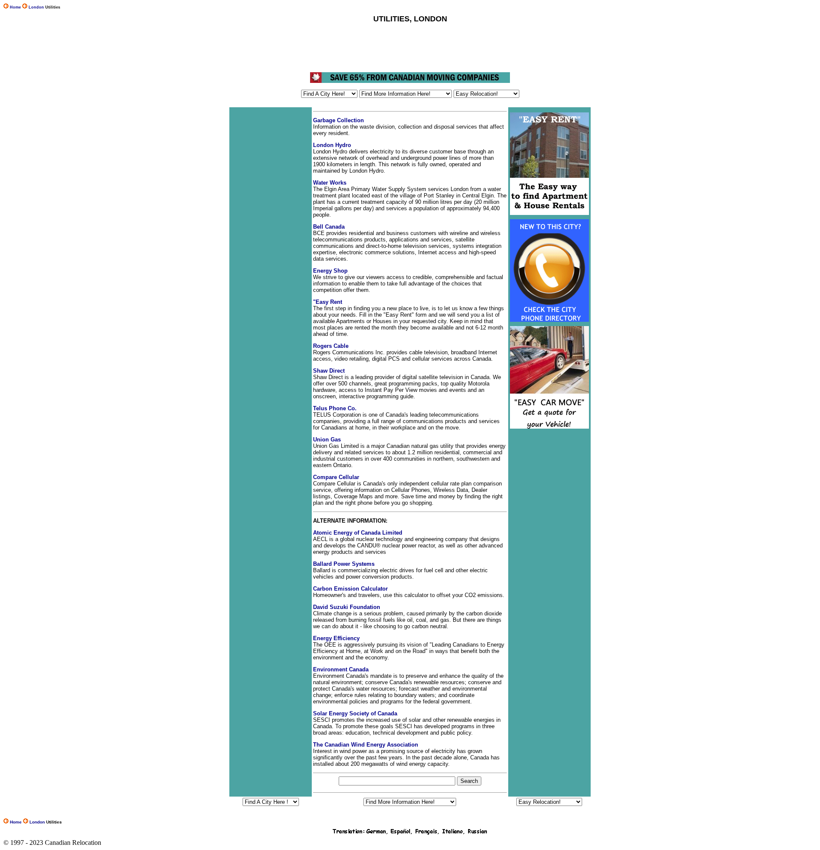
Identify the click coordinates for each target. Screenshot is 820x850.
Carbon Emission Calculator (350, 588)
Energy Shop (330, 271)
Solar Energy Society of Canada (355, 713)
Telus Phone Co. (335, 408)
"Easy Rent (327, 302)
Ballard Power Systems (344, 564)
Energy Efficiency (336, 638)
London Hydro (332, 145)
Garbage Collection (338, 120)
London (36, 7)
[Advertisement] (409, 48)
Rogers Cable (330, 346)
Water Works (329, 182)
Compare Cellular (336, 477)
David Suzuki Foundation (346, 607)
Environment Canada (341, 669)
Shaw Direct (329, 371)
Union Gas (327, 439)
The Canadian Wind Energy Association (365, 744)
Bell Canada (329, 227)
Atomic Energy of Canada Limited (357, 532)
